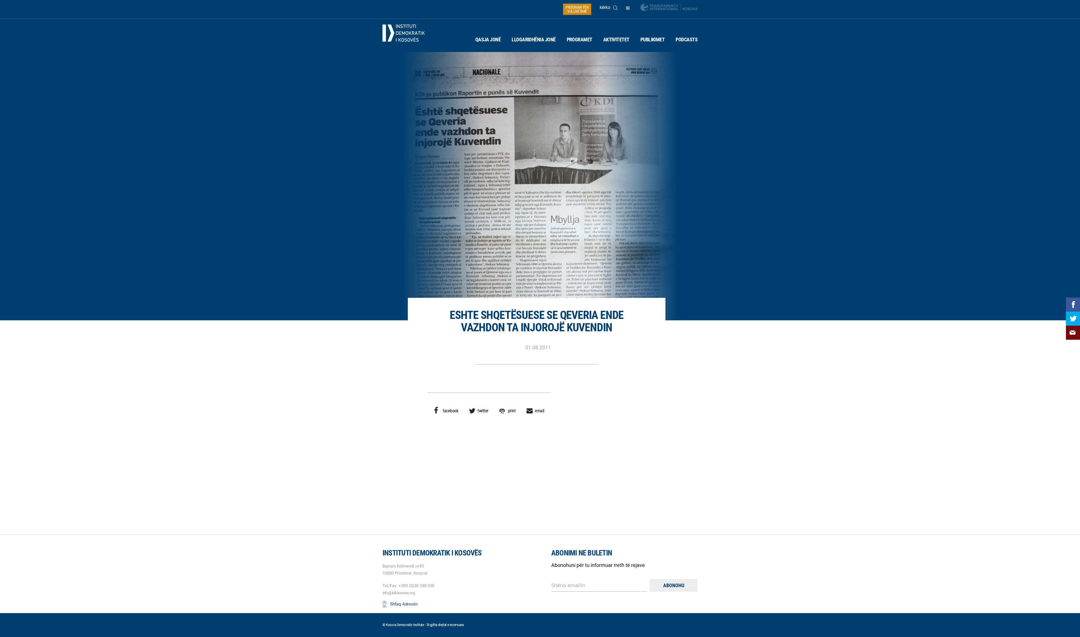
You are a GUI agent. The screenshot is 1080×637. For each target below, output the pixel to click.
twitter (483, 410)
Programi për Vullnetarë (577, 9)
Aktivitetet (616, 39)
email (539, 410)
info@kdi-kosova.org (398, 592)
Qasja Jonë (488, 39)
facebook (450, 410)
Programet (579, 39)
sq (628, 7)
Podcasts (687, 39)
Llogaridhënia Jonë (533, 39)
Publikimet (652, 39)
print (512, 410)
